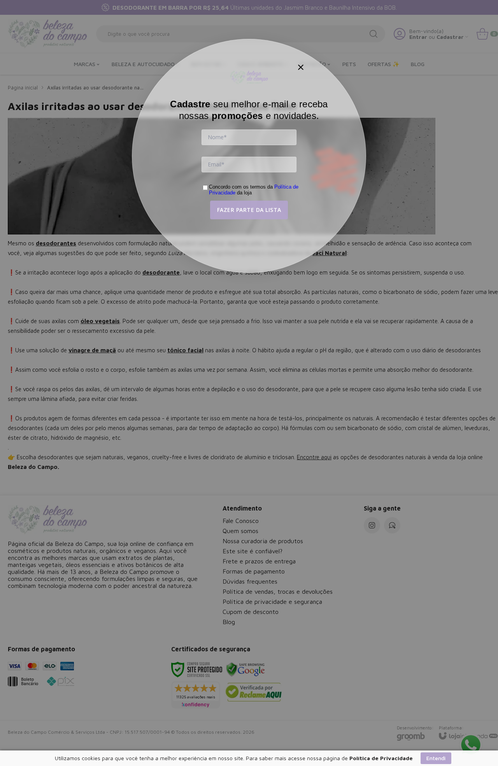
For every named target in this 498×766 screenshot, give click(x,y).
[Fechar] (300, 67)
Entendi (435, 758)
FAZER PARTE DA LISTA (249, 209)
